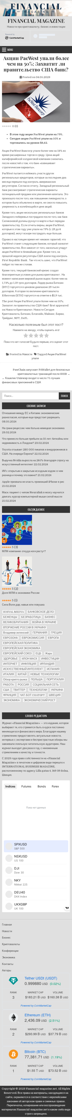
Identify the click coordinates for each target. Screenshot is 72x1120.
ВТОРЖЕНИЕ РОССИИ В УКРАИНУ (24, 627)
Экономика (8, 957)
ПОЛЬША (37, 679)
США (6, 689)
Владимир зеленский (16, 632)
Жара (48, 653)
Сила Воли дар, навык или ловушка (23, 604)
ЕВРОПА (53, 637)
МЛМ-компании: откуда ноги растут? (24, 551)
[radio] (25, 336)
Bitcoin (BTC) (35, 1051)
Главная (7, 924)
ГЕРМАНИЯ (40, 632)
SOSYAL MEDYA (13, 611)
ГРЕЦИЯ (56, 632)
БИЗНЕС (50, 617)
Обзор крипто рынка (15, 679)
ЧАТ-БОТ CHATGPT (32, 695)
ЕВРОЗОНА (10, 637)
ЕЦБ (38, 653)
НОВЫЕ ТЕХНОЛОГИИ (44, 674)
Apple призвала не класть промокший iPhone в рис (33, 481)
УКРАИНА (57, 689)
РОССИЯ (23, 684)
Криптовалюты (11, 944)
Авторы (6, 970)
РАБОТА (8, 684)
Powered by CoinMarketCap (36, 1005)
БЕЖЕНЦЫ (10, 617)
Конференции (10, 950)
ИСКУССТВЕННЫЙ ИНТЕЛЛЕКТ (23, 669)
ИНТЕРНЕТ (10, 663)
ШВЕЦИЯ (54, 695)
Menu (10, 50)
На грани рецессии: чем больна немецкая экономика (33, 428)
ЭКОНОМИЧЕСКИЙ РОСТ (39, 700)
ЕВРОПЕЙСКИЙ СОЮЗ (17, 653)
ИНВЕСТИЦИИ (50, 658)
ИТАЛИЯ (8, 674)
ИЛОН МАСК (29, 658)
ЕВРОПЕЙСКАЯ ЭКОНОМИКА (21, 648)
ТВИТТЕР (19, 689)
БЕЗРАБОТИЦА (31, 617)
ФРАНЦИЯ (9, 695)
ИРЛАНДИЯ (47, 663)
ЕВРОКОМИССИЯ (33, 637)
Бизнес (6, 937)
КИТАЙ (22, 674)
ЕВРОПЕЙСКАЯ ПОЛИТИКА (20, 643)
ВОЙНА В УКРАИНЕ (44, 622)
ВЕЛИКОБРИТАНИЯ (15, 622)
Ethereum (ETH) (38, 1014)
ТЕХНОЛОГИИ (38, 689)
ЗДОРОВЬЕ (10, 658)
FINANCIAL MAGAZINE (36, 20)
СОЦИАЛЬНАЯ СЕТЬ (46, 684)
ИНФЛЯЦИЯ (28, 663)
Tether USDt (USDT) (41, 978)
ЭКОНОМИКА (11, 700)
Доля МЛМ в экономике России (20, 592)
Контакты (7, 964)
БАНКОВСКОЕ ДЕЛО (41, 611)
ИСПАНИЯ (53, 669)
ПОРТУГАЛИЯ (55, 679)
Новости (27, 354)
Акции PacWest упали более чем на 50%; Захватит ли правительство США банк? (36, 63)
